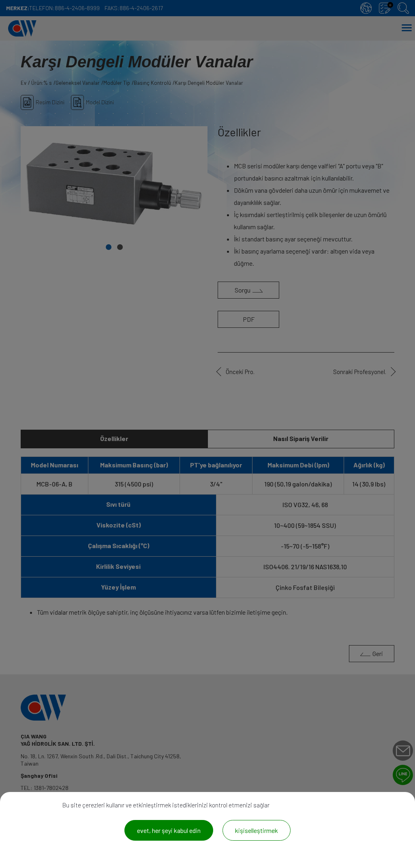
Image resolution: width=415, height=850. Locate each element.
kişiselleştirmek (256, 830)
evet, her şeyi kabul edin (169, 830)
